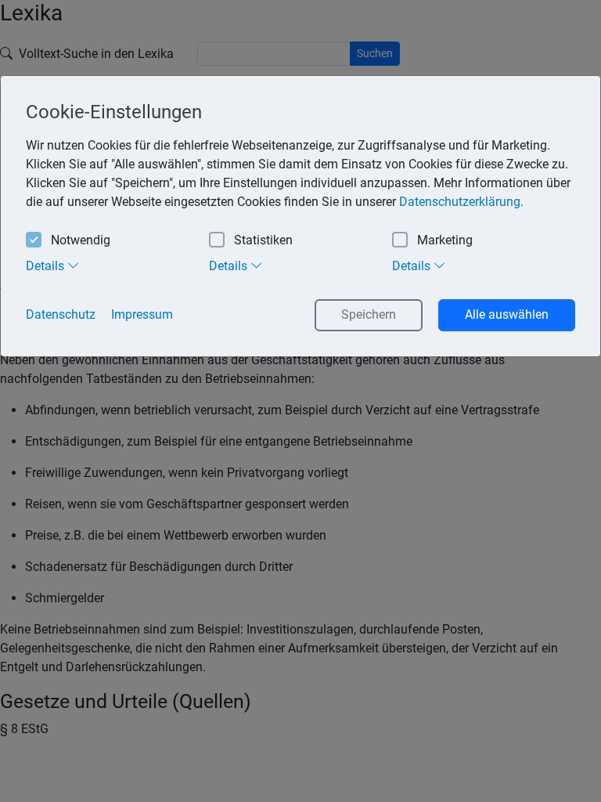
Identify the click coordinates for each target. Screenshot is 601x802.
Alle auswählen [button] (507, 314)
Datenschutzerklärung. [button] (461, 201)
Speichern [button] (368, 314)
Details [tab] (46, 265)
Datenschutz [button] (60, 314)
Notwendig (80, 240)
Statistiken (263, 240)
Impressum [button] (142, 314)
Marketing (445, 240)
